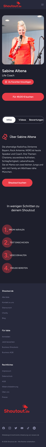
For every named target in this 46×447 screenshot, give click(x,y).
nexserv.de (35, 435)
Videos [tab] (22, 119)
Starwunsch (7, 308)
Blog (4, 318)
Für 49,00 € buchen (23, 96)
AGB (4, 381)
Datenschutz (7, 376)
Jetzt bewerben (8, 342)
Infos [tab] (9, 119)
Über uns (5, 392)
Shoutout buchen (17, 182)
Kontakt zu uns (8, 302)
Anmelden (6, 337)
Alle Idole (5, 297)
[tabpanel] (23, 160)
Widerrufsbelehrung (10, 387)
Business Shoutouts (10, 347)
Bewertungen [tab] (36, 119)
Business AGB (7, 352)
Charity (5, 313)
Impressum (6, 371)
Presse (5, 397)
